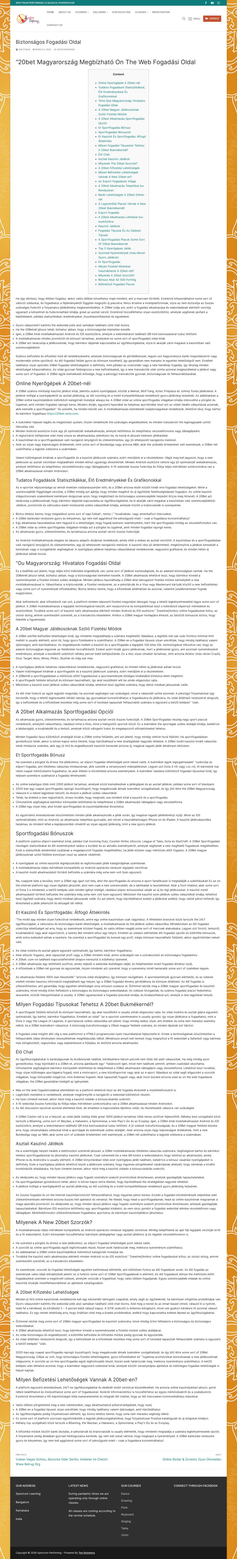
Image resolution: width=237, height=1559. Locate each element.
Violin (124, 1535)
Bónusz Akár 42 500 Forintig (117, 279)
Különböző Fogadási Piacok (116, 284)
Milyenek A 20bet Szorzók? (116, 275)
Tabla (124, 1528)
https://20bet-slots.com (62, 413)
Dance (125, 1493)
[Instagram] (218, 3)
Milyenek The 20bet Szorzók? (118, 163)
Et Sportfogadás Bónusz (114, 127)
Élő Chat (104, 154)
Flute (124, 1507)
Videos (214, 18)
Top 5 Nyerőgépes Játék (114, 248)
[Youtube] (212, 3)
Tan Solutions (87, 1552)
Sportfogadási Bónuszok (114, 132)
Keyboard (127, 1514)
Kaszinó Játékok (109, 226)
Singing (126, 1521)
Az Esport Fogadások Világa (117, 181)
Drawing (126, 1500)
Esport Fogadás (108, 212)
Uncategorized (65, 49)
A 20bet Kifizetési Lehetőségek (119, 168)
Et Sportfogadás (109, 262)
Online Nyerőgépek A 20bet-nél (119, 83)
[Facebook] (206, 3)
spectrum (24, 49)
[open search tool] (183, 18)
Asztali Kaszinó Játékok (114, 159)
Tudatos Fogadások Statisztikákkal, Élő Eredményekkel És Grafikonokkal (121, 92)
